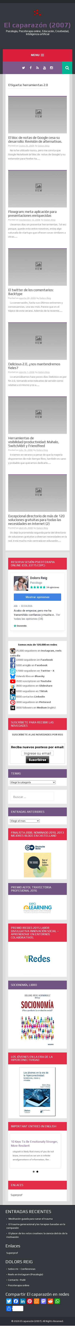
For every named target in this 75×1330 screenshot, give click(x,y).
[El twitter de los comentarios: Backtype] (37, 266)
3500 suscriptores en (33, 681)
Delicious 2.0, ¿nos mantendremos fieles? (34, 366)
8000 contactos (30, 696)
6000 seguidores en (32, 691)
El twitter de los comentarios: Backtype (31, 292)
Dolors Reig (44, 145)
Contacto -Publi (16, 1279)
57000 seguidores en (34, 670)
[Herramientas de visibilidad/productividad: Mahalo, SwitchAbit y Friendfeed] (37, 415)
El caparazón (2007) (37, 25)
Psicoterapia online (18, 1285)
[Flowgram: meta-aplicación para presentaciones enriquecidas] (37, 188)
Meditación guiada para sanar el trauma (31, 1218)
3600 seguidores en (34, 685)
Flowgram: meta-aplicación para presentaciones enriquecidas (32, 213)
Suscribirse (37, 760)
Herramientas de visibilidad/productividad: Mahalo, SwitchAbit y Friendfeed (33, 442)
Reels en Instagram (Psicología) (25, 1274)
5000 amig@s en (31, 665)
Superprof (16, 1194)
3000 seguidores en (33, 702)
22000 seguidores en (34, 659)
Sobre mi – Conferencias (21, 1268)
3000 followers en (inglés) (36, 707)
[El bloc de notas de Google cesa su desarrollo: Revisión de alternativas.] (37, 114)
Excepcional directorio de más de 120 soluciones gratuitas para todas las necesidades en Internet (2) (36, 520)
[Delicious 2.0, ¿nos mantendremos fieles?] (37, 341)
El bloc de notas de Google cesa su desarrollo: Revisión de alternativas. (35, 139)
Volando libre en (30, 676)
